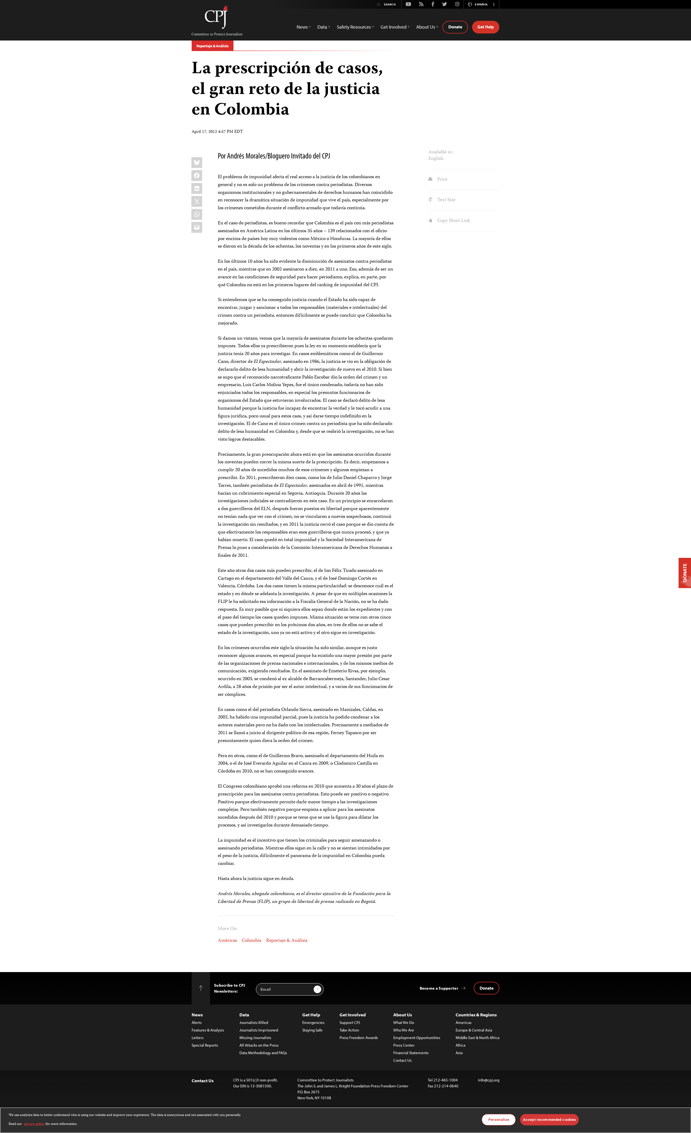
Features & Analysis (208, 1030)
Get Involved (353, 1014)
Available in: (440, 152)
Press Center (404, 1045)
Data (244, 1014)
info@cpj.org (488, 1080)
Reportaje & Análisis (213, 45)
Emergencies (313, 1022)
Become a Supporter (439, 988)
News (197, 1014)
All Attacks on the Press (259, 1045)
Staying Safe (312, 1030)
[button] (493, 4)
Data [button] (322, 27)
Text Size (445, 200)
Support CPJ (350, 1022)
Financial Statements (411, 1052)
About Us (402, 1014)
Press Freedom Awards (359, 1037)
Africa (460, 1045)
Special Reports (205, 1045)
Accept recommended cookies (549, 1120)
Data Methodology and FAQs (263, 1052)
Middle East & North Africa (477, 1037)
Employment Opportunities (416, 1037)
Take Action (349, 1030)
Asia (459, 1052)
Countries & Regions (476, 1014)
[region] (345, 1120)
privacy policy (34, 1124)
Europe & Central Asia (474, 1030)
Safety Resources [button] (354, 27)
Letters (198, 1037)
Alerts (197, 1022)
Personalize (498, 1120)
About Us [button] (425, 27)
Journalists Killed (253, 1022)
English (435, 159)
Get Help (485, 26)
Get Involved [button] (394, 27)
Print (441, 180)
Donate (455, 26)
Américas (227, 941)
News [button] (302, 27)
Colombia (251, 941)
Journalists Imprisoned (258, 1030)
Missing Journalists (255, 1037)
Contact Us (402, 1060)
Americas (464, 1022)
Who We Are (403, 1030)
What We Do (403, 1022)
